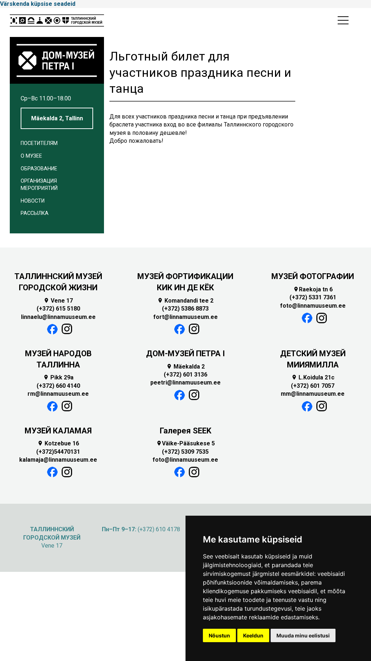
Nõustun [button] (219, 635)
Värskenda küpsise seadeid (37, 3)
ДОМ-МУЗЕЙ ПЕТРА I (185, 353)
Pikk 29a (58, 377)
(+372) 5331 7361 (312, 297)
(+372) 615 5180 (58, 308)
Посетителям (39, 143)
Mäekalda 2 (185, 366)
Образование (39, 169)
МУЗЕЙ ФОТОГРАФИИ (312, 276)
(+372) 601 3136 (185, 374)
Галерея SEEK (185, 430)
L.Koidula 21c (312, 377)
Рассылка (35, 213)
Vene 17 (58, 300)
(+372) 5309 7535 (185, 451)
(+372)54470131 (58, 451)
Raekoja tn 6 (313, 289)
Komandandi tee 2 (185, 300)
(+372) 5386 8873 (185, 308)
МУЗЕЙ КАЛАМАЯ (58, 430)
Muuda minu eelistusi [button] (303, 635)
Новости (33, 201)
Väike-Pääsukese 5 (185, 443)
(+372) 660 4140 (58, 385)
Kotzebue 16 (58, 443)
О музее (31, 156)
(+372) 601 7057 (312, 385)
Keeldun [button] (253, 635)
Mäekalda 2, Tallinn (57, 118)
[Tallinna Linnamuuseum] (57, 22)
